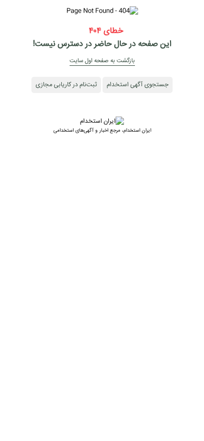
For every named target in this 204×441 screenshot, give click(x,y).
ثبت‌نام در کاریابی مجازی (66, 85)
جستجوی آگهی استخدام (137, 85)
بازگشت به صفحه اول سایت (102, 60)
